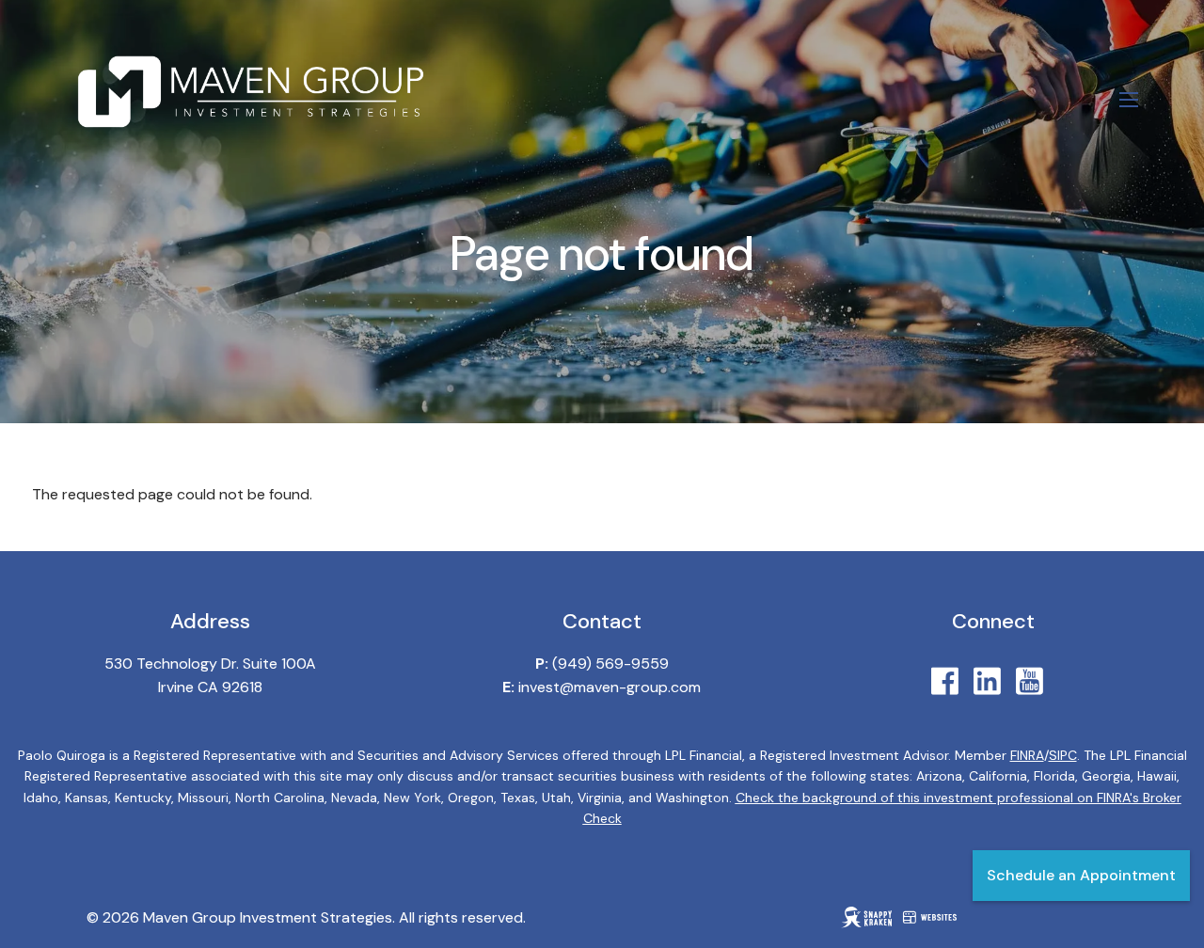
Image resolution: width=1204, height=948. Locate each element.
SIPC (1063, 755)
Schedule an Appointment (1081, 875)
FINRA (1027, 755)
